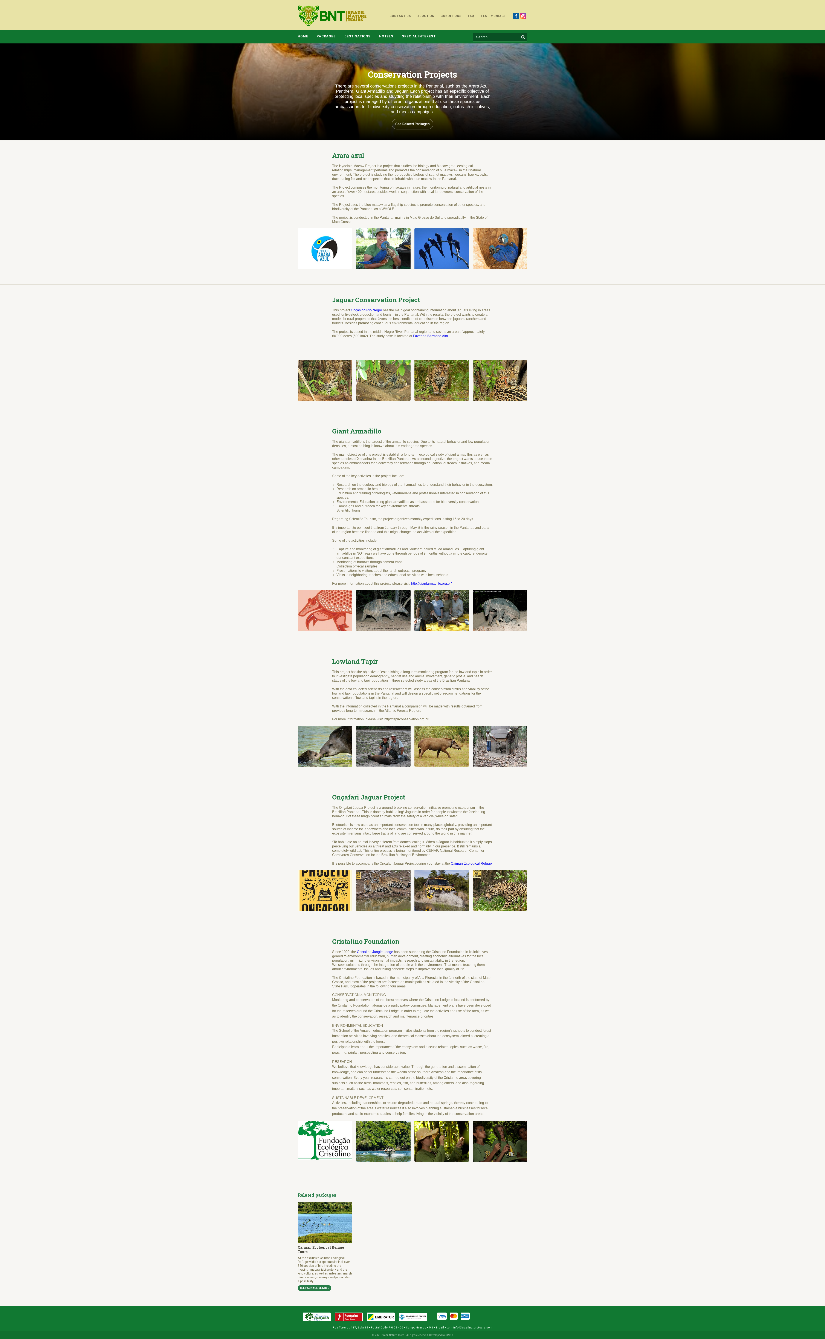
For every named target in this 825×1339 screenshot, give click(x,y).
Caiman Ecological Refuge (471, 863)
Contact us (400, 16)
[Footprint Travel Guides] (349, 1317)
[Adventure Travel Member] (413, 1317)
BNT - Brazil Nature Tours (332, 15)
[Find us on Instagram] (523, 16)
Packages (326, 36)
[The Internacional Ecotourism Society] (317, 1317)
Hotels (386, 36)
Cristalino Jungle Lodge (375, 952)
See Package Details (314, 1288)
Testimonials (493, 16)
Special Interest (419, 36)
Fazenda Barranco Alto (430, 336)
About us (425, 16)
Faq (471, 16)
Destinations (357, 36)
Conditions (451, 16)
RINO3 (449, 1335)
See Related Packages (412, 124)
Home (303, 36)
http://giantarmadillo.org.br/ (431, 583)
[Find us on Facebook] (516, 16)
